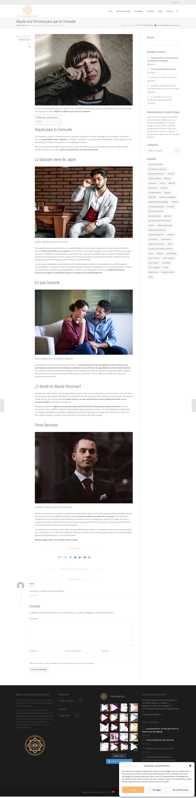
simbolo (160, 253)
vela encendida (167, 272)
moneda (170, 206)
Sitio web (104, 651)
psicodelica (153, 239)
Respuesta (33, 595)
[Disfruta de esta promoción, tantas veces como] (114, 727)
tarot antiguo (168, 258)
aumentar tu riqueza (157, 169)
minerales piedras (156, 206)
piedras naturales (164, 225)
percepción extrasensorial (159, 220)
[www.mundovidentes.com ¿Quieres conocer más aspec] (114, 707)
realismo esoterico (156, 244)
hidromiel (153, 187)
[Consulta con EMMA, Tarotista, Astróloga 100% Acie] (124, 707)
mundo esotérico (156, 211)
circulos (171, 173)
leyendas (152, 197)
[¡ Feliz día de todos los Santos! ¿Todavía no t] (114, 747)
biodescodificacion (156, 173)
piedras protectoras (157, 230)
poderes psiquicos (156, 234)
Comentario (34, 618)
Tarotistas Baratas (123, 11)
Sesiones (151, 11)
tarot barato (154, 262)
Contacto (175, 2)
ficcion (162, 183)
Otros (28, 43)
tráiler (165, 267)
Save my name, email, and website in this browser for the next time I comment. (62, 663)
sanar (151, 253)
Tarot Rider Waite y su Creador (154, 703)
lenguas (167, 192)
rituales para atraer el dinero (161, 248)
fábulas (172, 183)
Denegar (157, 789)
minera (175, 202)
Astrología (138, 11)
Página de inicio (22, 25)
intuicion (163, 187)
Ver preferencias (180, 789)
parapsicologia (155, 216)
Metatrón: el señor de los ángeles (156, 705)
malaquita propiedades (158, 202)
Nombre (32, 651)
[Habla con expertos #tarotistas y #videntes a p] (133, 717)
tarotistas (166, 262)
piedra (151, 225)
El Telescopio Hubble (151, 714)
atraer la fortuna (155, 164)
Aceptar (133, 789)
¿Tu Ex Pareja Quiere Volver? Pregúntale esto (160, 708)
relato (169, 244)
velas (151, 277)
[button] (190, 765)
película (167, 216)
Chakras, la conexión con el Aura (164, 77)
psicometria (166, 239)
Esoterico (152, 183)
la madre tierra (155, 192)
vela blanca (153, 272)
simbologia (171, 253)
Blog (160, 11)
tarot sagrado (154, 267)
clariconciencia (155, 178)
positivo (170, 234)
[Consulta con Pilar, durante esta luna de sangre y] (114, 737)
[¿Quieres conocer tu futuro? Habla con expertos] (124, 717)
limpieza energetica (167, 197)
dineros (167, 178)
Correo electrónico (72, 651)
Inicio (110, 11)
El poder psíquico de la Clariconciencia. (158, 700)
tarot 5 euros (154, 258)
